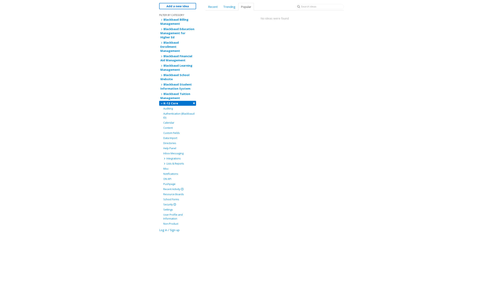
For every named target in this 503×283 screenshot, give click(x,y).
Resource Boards (173, 194)
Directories (169, 143)
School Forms (171, 199)
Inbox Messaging (173, 153)
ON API (167, 179)
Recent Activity (172, 189)
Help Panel (169, 148)
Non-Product (170, 223)
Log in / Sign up (169, 230)
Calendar (168, 122)
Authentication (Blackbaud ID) (179, 115)
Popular (246, 7)
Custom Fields (171, 133)
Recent (213, 7)
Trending (229, 7)
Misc (166, 168)
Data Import (170, 138)
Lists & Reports (175, 163)
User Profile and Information (173, 216)
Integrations (173, 158)
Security (168, 204)
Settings (168, 209)
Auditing (168, 108)
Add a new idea (177, 6)
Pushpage (169, 184)
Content (168, 128)
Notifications (170, 173)
